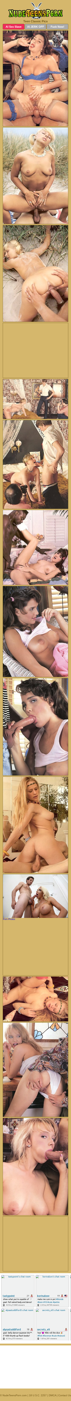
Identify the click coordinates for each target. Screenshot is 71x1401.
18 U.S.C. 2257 (38, 1395)
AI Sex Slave (13, 26)
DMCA (52, 1395)
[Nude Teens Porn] (35, 10)
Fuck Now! (57, 26)
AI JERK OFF (35, 26)
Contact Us (64, 1395)
